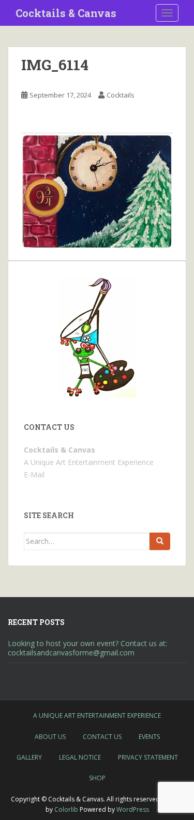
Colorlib (66, 809)
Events (149, 736)
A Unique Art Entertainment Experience (97, 715)
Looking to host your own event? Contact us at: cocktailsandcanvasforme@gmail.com (87, 647)
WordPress (132, 809)
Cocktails (121, 95)
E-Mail (34, 474)
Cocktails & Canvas (66, 13)
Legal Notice (80, 757)
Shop (97, 778)
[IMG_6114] (97, 190)
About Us (50, 736)
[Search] (160, 541)
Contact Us (102, 736)
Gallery (29, 757)
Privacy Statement (148, 757)
